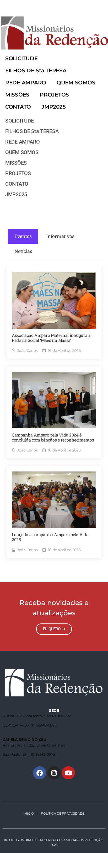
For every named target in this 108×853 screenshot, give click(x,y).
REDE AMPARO (25, 82)
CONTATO (18, 107)
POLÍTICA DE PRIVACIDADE (62, 813)
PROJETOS (54, 95)
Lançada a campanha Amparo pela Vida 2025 (50, 537)
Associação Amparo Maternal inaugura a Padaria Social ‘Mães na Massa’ (51, 337)
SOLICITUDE (21, 58)
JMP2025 (53, 107)
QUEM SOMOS (76, 82)
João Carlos (27, 350)
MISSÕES (17, 95)
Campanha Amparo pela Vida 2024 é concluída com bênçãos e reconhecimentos (53, 437)
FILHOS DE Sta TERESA (36, 70)
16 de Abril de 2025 (64, 350)
